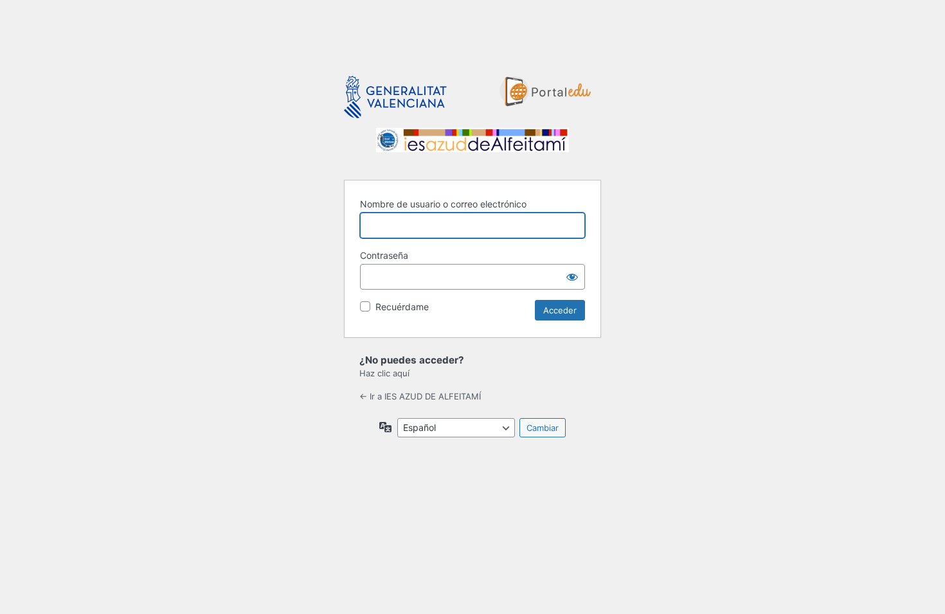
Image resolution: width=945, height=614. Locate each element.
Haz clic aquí (384, 373)
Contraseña (384, 255)
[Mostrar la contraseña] (572, 277)
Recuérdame (402, 306)
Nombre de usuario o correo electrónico (443, 203)
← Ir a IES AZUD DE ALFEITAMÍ (420, 396)
